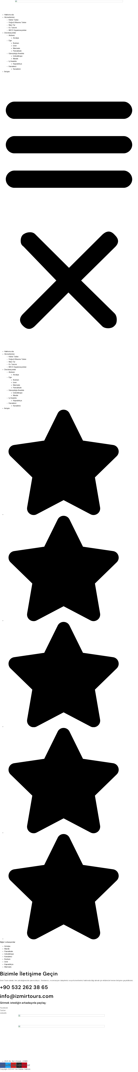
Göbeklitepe (17, 56)
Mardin (15, 59)
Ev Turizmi (13, 28)
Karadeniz (12, 66)
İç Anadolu (13, 61)
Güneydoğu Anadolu (16, 53)
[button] (69, 211)
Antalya (16, 38)
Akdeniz (12, 35)
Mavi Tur (12, 25)
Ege (10, 40)
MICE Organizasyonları (18, 30)
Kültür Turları (14, 20)
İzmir (15, 46)
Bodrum (16, 43)
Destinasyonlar (10, 33)
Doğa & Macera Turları (17, 22)
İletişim (7, 72)
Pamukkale (17, 51)
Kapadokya (17, 64)
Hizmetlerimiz (9, 17)
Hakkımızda (9, 15)
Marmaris (16, 48)
